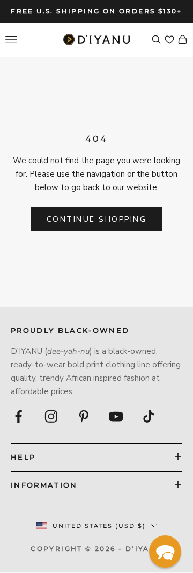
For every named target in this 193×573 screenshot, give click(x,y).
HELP (23, 457)
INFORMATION (44, 485)
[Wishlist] (169, 39)
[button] (165, 551)
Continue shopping (97, 219)
